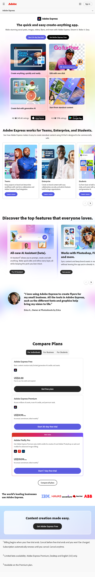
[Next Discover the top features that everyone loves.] (91, 282)
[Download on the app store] (37, 118)
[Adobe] (12, 4)
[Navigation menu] (3, 4)
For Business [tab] (48, 352)
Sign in (87, 4)
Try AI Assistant (17, 272)
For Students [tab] (62, 352)
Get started (66, 272)
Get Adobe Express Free (58, 37)
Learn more (11, 194)
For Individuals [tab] (34, 352)
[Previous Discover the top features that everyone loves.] (86, 282)
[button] (80, 4)
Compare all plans (47, 483)
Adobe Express (8, 10)
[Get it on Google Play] (75, 118)
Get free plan (47, 389)
